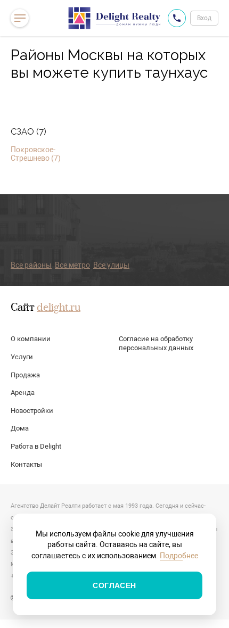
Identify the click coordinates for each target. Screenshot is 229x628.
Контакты (26, 464)
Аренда (23, 392)
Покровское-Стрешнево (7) (36, 153)
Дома (20, 428)
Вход (204, 18)
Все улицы (111, 265)
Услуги (22, 357)
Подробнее (179, 555)
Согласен (114, 585)
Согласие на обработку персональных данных (156, 343)
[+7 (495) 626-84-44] (177, 18)
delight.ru (58, 308)
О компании (31, 339)
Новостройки (32, 411)
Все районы (31, 265)
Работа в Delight (36, 446)
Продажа (25, 375)
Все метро (72, 265)
